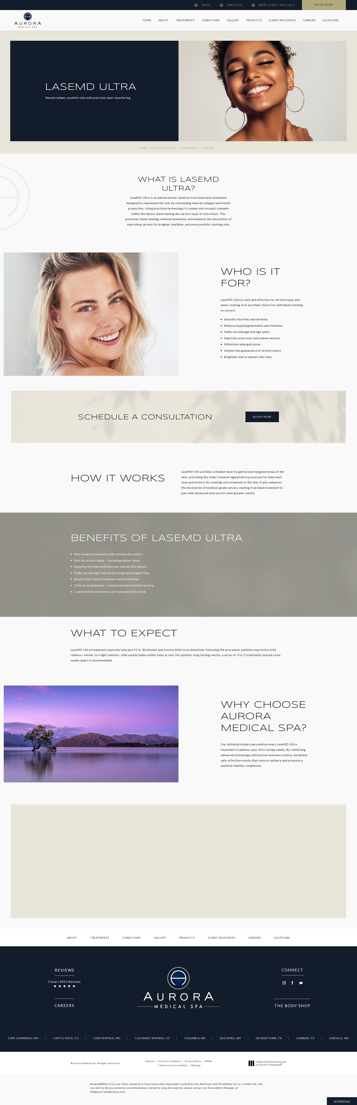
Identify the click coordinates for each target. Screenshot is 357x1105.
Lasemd (208, 147)
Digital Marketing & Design (271, 1063)
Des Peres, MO (230, 1038)
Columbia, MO (195, 1038)
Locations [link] (331, 20)
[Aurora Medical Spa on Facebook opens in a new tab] (292, 983)
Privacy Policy (193, 1061)
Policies (150, 1061)
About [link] (163, 20)
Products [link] (254, 20)
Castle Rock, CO (66, 1038)
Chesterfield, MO (107, 1038)
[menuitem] (147, 20)
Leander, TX (305, 1038)
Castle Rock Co (163, 147)
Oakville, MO (339, 1038)
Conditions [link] (211, 20)
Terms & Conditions (169, 1061)
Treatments (189, 147)
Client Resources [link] (282, 20)
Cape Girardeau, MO (23, 1038)
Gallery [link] (233, 20)
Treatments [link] (185, 20)
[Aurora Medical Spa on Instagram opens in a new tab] (284, 983)
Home (143, 147)
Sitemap (195, 1065)
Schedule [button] (342, 1101)
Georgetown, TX (269, 1038)
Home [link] (147, 20)
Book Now (262, 416)
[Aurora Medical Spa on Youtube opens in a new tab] (301, 983)
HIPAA (208, 1061)
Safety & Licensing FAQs (173, 1065)
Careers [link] (309, 20)
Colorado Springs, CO (152, 1038)
